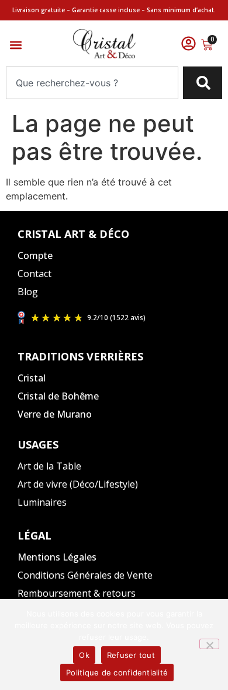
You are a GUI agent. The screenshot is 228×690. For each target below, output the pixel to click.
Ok (84, 655)
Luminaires (42, 502)
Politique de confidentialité (117, 672)
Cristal (32, 378)
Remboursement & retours (77, 593)
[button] (15, 45)
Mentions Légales (57, 557)
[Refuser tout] (209, 644)
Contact (34, 273)
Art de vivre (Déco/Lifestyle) (78, 484)
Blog (28, 291)
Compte (35, 255)
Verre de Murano (55, 414)
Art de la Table (49, 466)
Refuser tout (131, 655)
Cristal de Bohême (58, 396)
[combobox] (92, 82)
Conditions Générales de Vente (85, 575)
